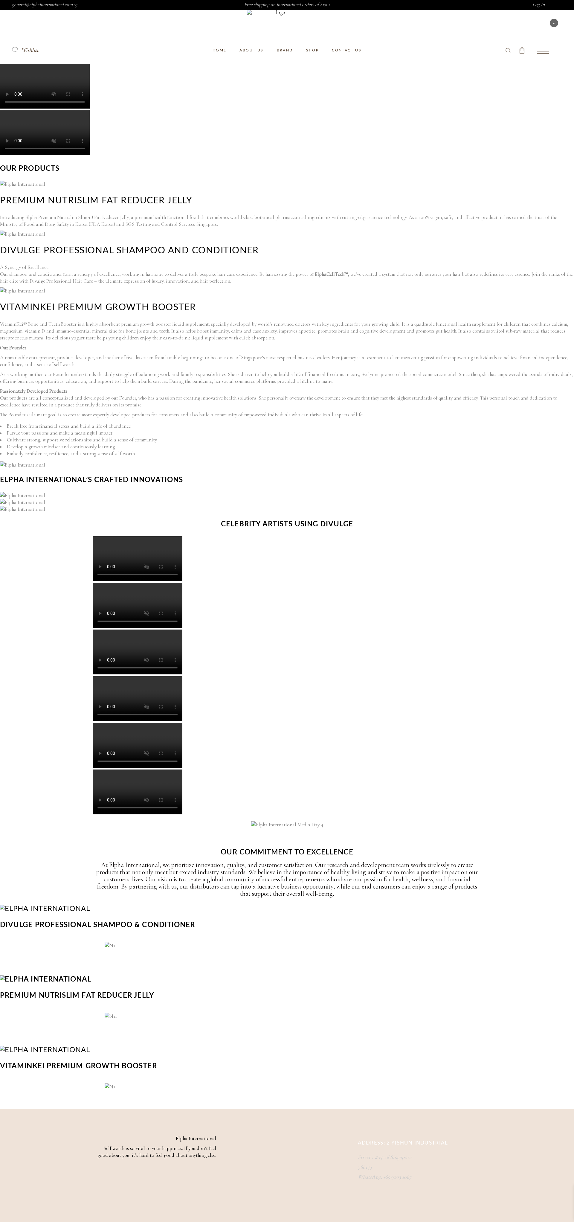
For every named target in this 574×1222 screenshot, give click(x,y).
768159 (365, 1167)
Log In (538, 4)
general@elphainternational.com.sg (44, 4)
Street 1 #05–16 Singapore (384, 1157)
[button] (287, 836)
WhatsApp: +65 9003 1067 (384, 1177)
